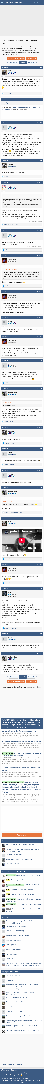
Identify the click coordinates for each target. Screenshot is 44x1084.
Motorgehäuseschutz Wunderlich (23, 875)
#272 (40, 427)
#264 (40, 182)
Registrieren (22, 835)
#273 (40, 449)
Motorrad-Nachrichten (14, 854)
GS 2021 (9, 1007)
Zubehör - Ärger (11, 954)
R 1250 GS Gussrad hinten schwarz (20, 894)
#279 (40, 634)
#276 (40, 518)
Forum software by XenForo (16, 1078)
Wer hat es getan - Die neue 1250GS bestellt (21, 1026)
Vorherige (14, 63)
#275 (40, 487)
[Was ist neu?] (38, 2)
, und (11, 224)
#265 (40, 230)
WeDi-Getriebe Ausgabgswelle (16, 926)
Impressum (4, 1073)
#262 (40, 122)
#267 (40, 292)
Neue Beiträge (7, 841)
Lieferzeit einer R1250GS (14, 1011)
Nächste (30, 63)
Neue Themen (7, 917)
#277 (40, 565)
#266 (40, 256)
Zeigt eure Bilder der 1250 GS (16, 975)
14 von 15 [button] (22, 63)
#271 (40, 388)
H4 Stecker (9, 959)
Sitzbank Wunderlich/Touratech (19, 890)
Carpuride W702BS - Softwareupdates (19, 859)
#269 (40, 337)
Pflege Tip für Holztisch (14, 949)
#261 (40, 67)
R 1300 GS (9, 980)
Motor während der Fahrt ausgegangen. (19, 731)
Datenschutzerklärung (8, 1075)
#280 (40, 653)
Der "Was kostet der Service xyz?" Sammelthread (23, 1030)
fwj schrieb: (6, 402)
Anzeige (6, 103)
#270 (40, 360)
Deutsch (14, 1070)
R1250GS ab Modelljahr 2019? (16, 997)
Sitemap (12, 1073)
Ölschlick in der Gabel (13, 940)
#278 (40, 588)
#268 (40, 317)
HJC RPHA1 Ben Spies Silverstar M (23, 904)
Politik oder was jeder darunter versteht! (20, 844)
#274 (40, 470)
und (9, 443)
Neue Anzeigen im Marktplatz (14, 871)
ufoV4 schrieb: (7, 196)
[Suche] (42, 2)
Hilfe (18, 1075)
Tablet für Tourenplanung (15, 931)
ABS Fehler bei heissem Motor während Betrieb (22, 741)
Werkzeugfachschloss (16, 880)
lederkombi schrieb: (9, 269)
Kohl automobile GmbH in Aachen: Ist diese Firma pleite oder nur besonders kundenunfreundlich (23, 964)
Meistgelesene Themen (11, 971)
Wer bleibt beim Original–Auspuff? (18, 1016)
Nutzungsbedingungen (23, 1073)
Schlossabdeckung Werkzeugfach (17, 935)
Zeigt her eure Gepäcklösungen (17, 1002)
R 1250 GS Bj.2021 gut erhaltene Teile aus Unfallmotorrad (21, 754)
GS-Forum (6, 1070)
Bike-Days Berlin (11, 945)
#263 (40, 161)
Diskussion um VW (12, 864)
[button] (2, 2)
